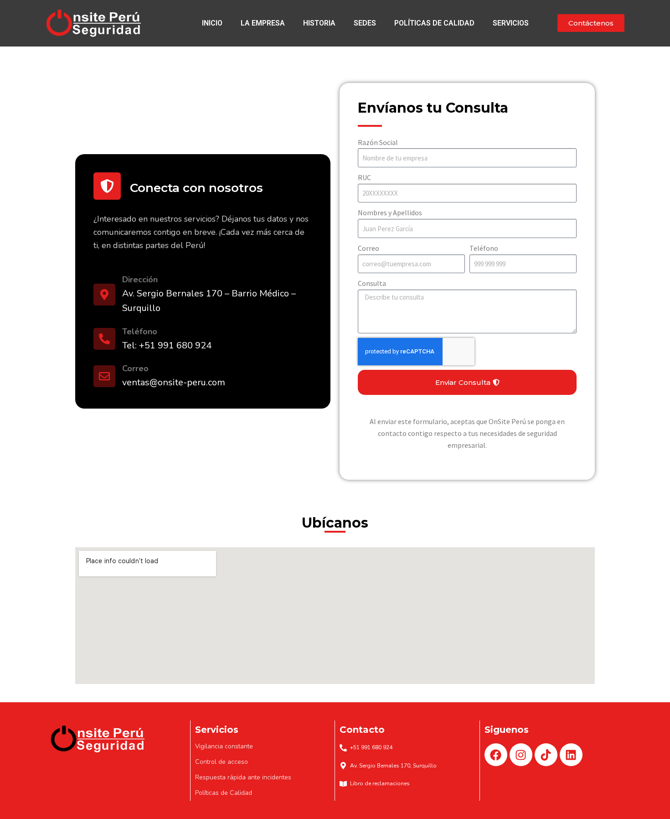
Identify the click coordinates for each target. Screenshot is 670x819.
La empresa (263, 23)
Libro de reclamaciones (380, 783)
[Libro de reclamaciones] (343, 784)
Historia (319, 23)
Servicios (511, 23)
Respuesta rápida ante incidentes (243, 777)
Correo (368, 248)
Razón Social (378, 142)
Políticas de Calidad (434, 23)
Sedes (365, 23)
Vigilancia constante (224, 746)
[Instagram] (521, 754)
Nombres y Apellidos (390, 212)
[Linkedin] (571, 754)
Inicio (212, 23)
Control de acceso (221, 761)
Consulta (372, 283)
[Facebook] (495, 754)
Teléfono (483, 248)
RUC (364, 177)
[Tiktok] (546, 754)
